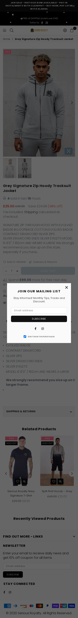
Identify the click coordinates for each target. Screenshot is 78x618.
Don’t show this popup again (41, 336)
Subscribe (39, 319)
